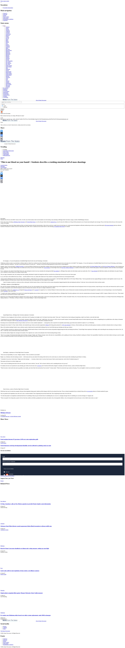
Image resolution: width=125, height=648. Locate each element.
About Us (5, 13)
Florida (7, 36)
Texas (7, 78)
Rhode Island (8, 72)
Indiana (7, 42)
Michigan (8, 51)
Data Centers (5, 151)
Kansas (7, 44)
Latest (4, 105)
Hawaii (7, 38)
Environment (5, 93)
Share (2, 171)
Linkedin (5, 627)
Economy (5, 96)
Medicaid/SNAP (6, 155)
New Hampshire (9, 61)
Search (2, 109)
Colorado (8, 32)
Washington (8, 83)
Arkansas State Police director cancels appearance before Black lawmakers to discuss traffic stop (26, 526)
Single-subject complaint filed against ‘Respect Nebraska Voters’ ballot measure (22, 593)
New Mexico (8, 63)
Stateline (7, 76)
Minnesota (8, 52)
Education (5, 90)
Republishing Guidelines (8, 19)
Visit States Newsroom (5, 631)
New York (8, 64)
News (2, 158)
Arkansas (8, 30)
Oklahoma (8, 69)
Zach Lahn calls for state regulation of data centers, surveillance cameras (20, 570)
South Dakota (8, 75)
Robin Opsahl (3, 574)
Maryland (8, 49)
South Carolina (9, 73)
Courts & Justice (4, 165)
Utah (7, 79)
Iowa (7, 43)
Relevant (5, 107)
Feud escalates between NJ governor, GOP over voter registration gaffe (19, 439)
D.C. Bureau (5, 87)
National (7, 57)
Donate (4, 15)
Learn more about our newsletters (7, 475)
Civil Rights (5, 97)
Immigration (5, 92)
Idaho (7, 39)
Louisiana (8, 46)
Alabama (7, 27)
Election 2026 (6, 153)
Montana (7, 56)
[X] (62, 133)
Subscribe (5, 14)
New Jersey (8, 62)
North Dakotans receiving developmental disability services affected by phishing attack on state (26, 445)
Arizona (7, 29)
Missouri (7, 55)
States (4, 25)
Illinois (7, 41)
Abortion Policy (6, 94)
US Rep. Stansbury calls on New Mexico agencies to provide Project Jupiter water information (26, 504)
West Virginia (8, 84)
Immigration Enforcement (8, 150)
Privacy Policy (6, 16)
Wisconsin (8, 85)
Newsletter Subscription (8, 7)
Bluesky (5, 626)
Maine (7, 48)
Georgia (7, 37)
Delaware (8, 35)
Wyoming (8, 86)
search (3, 102)
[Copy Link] (62, 139)
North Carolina (9, 65)
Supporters (5, 20)
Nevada (7, 59)
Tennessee (8, 77)
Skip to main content (5, 1)
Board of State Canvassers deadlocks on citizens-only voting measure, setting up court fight (25, 548)
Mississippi (8, 53)
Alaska (7, 28)
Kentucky (8, 45)
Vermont (7, 80)
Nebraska (8, 58)
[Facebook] (62, 135)
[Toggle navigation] (1, 2)
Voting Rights (6, 154)
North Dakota (8, 66)
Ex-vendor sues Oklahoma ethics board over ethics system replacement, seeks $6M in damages (26, 615)
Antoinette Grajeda (4, 529)
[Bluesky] (62, 131)
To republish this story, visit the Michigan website (11, 416)
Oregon (7, 70)
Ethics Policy (6, 18)
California (8, 31)
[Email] (62, 137)
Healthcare (5, 89)
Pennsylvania (8, 71)
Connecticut (8, 34)
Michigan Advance (6, 412)
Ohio (7, 68)
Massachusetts (9, 50)
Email (4, 628)
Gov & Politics (6, 91)
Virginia (7, 82)
